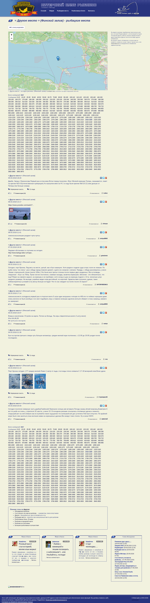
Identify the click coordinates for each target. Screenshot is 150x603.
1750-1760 (97, 126)
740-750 (31, 108)
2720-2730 (80, 147)
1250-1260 (45, 117)
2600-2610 (71, 144)
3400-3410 (97, 160)
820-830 (87, 108)
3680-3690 (54, 167)
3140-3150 (62, 156)
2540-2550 (20, 144)
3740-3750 (11, 169)
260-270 (87, 99)
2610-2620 (80, 144)
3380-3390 (80, 160)
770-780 (52, 108)
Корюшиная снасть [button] (17, 189)
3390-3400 (88, 160)
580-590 (18, 106)
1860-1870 (97, 129)
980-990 (100, 111)
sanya (105, 323)
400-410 (87, 102)
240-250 (73, 99)
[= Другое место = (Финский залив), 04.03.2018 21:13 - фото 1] (14, 382)
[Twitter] (103, 177)
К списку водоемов (17, 27)
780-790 (59, 108)
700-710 (100, 106)
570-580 (11, 106)
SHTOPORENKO (102, 284)
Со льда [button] (32, 189)
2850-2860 (97, 149)
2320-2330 (20, 140)
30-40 (34, 97)
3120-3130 (45, 156)
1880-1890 (20, 131)
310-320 (24, 102)
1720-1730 (71, 126)
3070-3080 (97, 153)
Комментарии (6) (20, 304)
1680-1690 (37, 126)
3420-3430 (20, 162)
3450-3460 (45, 162)
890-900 (38, 111)
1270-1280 (63, 117)
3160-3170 (79, 156)
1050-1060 (62, 113)
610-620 (38, 106)
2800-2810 (54, 149)
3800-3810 (63, 169)
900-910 (45, 111)
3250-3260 (63, 158)
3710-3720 (80, 167)
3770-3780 (37, 169)
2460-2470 (45, 142)
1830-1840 (71, 129)
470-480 (38, 104)
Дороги (17, 515)
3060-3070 (88, 153)
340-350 (45, 102)
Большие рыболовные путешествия (27, 525)
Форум (51, 11)
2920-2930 (63, 151)
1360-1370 (45, 120)
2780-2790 (37, 149)
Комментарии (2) (20, 419)
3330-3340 (37, 160)
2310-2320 (11, 140)
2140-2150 (54, 135)
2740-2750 (97, 147)
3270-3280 (80, 158)
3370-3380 (71, 160)
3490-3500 (80, 162)
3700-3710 (71, 167)
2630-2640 (97, 144)
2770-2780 (28, 149)
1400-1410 (80, 120)
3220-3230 (37, 158)
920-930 (59, 111)
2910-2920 (54, 151)
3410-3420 (11, 162)
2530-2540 (11, 144)
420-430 (100, 102)
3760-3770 (28, 169)
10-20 (23, 97)
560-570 (100, 104)
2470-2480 (54, 142)
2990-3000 (28, 153)
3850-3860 (11, 171)
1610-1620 (71, 124)
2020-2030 (45, 133)
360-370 (59, 102)
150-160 (11, 99)
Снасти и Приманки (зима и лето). (126, 576)
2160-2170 (71, 135)
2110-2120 (28, 135)
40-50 (39, 97)
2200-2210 (11, 138)
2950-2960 (88, 151)
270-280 (94, 99)
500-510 (59, 104)
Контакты (91, 11)
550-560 (94, 104)
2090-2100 (11, 135)
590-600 (24, 106)
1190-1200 (86, 115)
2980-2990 (20, 153)
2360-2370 (54, 140)
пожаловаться (95, 193)
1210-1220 (11, 117)
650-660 (66, 106)
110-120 (79, 97)
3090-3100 (20, 156)
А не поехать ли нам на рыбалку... (26, 513)
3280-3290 (88, 158)
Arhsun (105, 224)
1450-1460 (28, 122)
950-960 (80, 111)
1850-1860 (88, 129)
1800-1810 (45, 129)
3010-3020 (45, 153)
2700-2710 (63, 147)
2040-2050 (63, 133)
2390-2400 (80, 140)
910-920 (52, 111)
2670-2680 (37, 147)
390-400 (80, 102)
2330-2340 (28, 140)
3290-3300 (97, 158)
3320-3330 (28, 160)
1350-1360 (37, 120)
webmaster (135, 600)
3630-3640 (11, 167)
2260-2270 (63, 138)
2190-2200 (97, 135)
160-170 (18, 99)
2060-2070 (80, 133)
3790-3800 (54, 169)
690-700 (94, 106)
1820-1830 (63, 129)
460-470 (31, 104)
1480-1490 (54, 122)
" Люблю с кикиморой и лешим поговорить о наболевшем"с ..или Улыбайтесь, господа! (58, 549)
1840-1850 (80, 129)
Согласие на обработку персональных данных (17, 602)
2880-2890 (28, 151)
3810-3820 (71, 169)
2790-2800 (45, 149)
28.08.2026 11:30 (129, 547)
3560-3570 (45, 165)
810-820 (80, 108)
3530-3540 (20, 165)
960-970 (87, 111)
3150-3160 (71, 156)
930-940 (66, 111)
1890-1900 (28, 131)
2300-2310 (97, 138)
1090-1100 (96, 113)
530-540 (80, 104)
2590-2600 (63, 144)
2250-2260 (54, 138)
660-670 (73, 106)
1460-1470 (37, 122)
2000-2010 (28, 133)
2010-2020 (37, 133)
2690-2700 (54, 147)
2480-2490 (63, 142)
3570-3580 (54, 165)
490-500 (52, 104)
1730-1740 (80, 126)
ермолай (104, 419)
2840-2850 (88, 149)
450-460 (24, 104)
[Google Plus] (106, 177)
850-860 (11, 111)
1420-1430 (97, 120)
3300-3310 (11, 160)
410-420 (94, 102)
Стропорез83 (103, 397)
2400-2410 (88, 140)
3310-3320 (20, 160)
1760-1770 (11, 129)
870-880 (24, 111)
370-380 (66, 102)
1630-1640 (88, 124)
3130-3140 (54, 156)
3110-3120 (37, 156)
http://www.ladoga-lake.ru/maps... (20, 253)
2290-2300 (88, 138)
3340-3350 (45, 160)
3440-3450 (37, 162)
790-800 (66, 108)
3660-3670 (37, 167)
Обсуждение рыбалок (22, 511)
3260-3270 (71, 158)
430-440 (11, 104)
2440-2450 (28, 142)
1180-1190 (78, 115)
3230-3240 (45, 158)
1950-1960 (80, 131)
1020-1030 (36, 113)
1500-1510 (71, 122)
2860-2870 (11, 151)
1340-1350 (28, 120)
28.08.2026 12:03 (130, 545)
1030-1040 (45, 113)
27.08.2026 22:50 (128, 560)
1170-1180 (69, 115)
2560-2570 (37, 144)
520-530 (73, 104)
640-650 (59, 106)
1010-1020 (28, 113)
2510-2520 (88, 142)
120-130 (86, 97)
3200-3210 (20, 158)
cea (106, 359)
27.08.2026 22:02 (120, 564)
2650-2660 (20, 147)
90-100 (66, 97)
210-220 (52, 99)
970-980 (94, 111)
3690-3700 (63, 167)
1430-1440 (11, 122)
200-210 (45, 99)
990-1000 (11, 113)
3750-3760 (20, 169)
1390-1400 (71, 120)
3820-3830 (80, 169)
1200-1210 (94, 115)
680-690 (87, 106)
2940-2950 (80, 151)
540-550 (87, 104)
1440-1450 (20, 122)
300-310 (18, 102)
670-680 (80, 106)
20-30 (28, 97)
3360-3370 (63, 160)
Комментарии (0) (20, 255)
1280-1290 (71, 117)
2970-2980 (11, 153)
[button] (57, 58)
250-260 (80, 99)
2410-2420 (97, 140)
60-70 (49, 97)
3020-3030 (54, 153)
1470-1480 (45, 122)
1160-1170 (61, 115)
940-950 (73, 111)
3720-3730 (88, 167)
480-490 (45, 104)
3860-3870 (20, 171)
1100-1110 (11, 115)
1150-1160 (53, 115)
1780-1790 (28, 129)
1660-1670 (20, 126)
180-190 (31, 99)
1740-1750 (88, 126)
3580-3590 (63, 165)
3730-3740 (97, 167)
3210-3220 (28, 158)
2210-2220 (20, 138)
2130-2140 (45, 135)
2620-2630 (88, 144)
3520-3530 (11, 165)
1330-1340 (20, 120)
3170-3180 (88, 156)
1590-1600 (54, 124)
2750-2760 (11, 149)
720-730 (18, 108)
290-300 (11, 102)
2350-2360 (45, 140)
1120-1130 (28, 115)
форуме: (27, 509)
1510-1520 (80, 122)
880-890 (31, 111)
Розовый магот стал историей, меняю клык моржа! (27, 546)
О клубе (43, 11)
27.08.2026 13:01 (120, 574)
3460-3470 (54, 162)
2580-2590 (54, 144)
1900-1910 (37, 131)
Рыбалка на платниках (22, 523)
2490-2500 (71, 142)
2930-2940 (71, 151)
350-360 (52, 102)
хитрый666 (104, 238)
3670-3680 (45, 167)
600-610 (31, 106)
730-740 (24, 108)
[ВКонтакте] (101, 177)
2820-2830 (71, 149)
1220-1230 (20, 117)
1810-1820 (54, 129)
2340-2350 (37, 140)
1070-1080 (79, 113)
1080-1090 (87, 113)
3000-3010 (37, 153)
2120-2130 (37, 135)
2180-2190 (88, 135)
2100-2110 (20, 135)
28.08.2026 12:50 (120, 543)
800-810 (73, 108)
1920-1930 (54, 131)
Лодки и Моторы (120, 554)
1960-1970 (88, 131)
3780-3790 (45, 169)
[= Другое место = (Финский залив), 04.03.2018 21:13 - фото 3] (40, 382)
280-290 (100, 99)
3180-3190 (97, 156)
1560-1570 (28, 124)
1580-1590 (45, 124)
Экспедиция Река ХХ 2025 (124, 562)
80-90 (60, 97)
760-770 (45, 108)
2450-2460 (37, 142)
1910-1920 (45, 131)
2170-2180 (79, 135)
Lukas (105, 193)
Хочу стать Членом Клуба (124, 572)
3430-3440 (28, 162)
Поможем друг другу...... (123, 541)
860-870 (18, 111)
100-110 (72, 97)
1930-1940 (63, 131)
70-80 (55, 97)
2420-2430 (11, 142)
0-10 (18, 97)
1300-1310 (88, 117)
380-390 (73, 102)
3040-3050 (71, 153)
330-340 (38, 102)
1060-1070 (70, 113)
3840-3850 (97, 169)
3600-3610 (80, 165)
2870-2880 (20, 151)
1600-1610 (63, 124)
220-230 (59, 99)
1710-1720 (63, 126)
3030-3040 (63, 153)
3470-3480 (63, 162)
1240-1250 (37, 117)
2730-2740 (88, 147)
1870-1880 (11, 131)
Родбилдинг (119, 547)
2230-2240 (37, 138)
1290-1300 (80, 117)
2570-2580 (45, 144)
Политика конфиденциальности (56, 600)
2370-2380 (63, 140)
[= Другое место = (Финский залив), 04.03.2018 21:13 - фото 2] (27, 382)
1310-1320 (97, 117)
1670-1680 (28, 126)
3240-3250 (54, 158)
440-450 (18, 104)
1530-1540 (97, 122)
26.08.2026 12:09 (120, 578)
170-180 (24, 99)
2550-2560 (28, 144)
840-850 (100, 108)
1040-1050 (53, 113)
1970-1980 (97, 131)
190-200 (38, 99)
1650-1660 (11, 126)
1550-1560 (20, 124)
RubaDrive (22, 541)
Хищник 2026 (119, 545)
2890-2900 (37, 151)
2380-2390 (71, 140)
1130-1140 (36, 115)
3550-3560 (37, 165)
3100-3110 (28, 156)
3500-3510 (88, 162)
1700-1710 (54, 126)
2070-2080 (88, 133)
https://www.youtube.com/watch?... (21, 205)
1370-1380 (54, 120)
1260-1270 (54, 117)
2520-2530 (97, 142)
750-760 (38, 108)
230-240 (66, 99)
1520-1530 (88, 122)
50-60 (44, 97)
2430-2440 (20, 142)
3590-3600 (71, 165)
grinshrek (104, 255)
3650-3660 (28, 167)
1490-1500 (63, 122)
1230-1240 (28, 117)
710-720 (11, 108)
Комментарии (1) (20, 238)
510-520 (66, 104)
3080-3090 (11, 156)
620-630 (45, 106)
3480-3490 (71, 162)
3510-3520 (97, 162)
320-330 (31, 102)
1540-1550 (11, 124)
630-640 (52, 106)
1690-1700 (45, 126)
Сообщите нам (51, 91)
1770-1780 (20, 129)
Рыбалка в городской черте (24, 521)
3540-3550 (28, 165)
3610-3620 (88, 165)
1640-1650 (97, 124)
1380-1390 (63, 120)
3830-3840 (88, 169)
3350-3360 (54, 160)
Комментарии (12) (20, 193)
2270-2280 (71, 138)
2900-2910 (45, 151)
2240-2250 (45, 138)
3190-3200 (11, 158)
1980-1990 (11, 133)
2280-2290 (80, 138)
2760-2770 (20, 149)
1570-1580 (37, 124)
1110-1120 (19, 115)
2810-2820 (63, 149)
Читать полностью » (53, 557)
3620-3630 (97, 165)
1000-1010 (19, 113)
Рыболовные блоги (78, 11)
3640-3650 (20, 167)
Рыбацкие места (63, 11)
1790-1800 (37, 129)
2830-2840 (80, 149)
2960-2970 (97, 151)
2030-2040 (54, 133)
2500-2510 (80, 142)
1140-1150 (44, 115)
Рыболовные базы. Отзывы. (24, 519)
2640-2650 (11, 147)
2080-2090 (97, 133)
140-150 (99, 97)
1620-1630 (80, 124)
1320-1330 (11, 120)
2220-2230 (28, 138)
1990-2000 (20, 133)
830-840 (94, 108)
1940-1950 (71, 131)
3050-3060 (80, 153)
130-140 (93, 97)
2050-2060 (71, 133)
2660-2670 (28, 147)
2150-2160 (62, 135)
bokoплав (55, 541)
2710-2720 (71, 147)
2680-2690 (45, 147)
